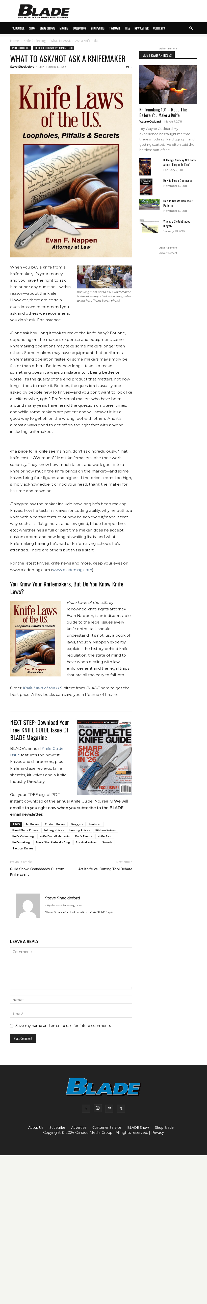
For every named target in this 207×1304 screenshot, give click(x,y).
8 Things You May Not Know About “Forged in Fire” (179, 162)
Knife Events (83, 836)
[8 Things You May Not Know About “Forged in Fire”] (149, 167)
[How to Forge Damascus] (149, 187)
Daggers (77, 824)
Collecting (79, 28)
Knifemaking (21, 842)
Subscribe (57, 1127)
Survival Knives (86, 842)
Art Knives (32, 824)
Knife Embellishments (55, 836)
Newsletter (142, 28)
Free (127, 28)
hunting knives (79, 830)
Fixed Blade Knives (25, 830)
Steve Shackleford (22, 66)
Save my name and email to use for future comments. (63, 1025)
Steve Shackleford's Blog (53, 842)
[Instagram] (98, 1108)
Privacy (157, 1132)
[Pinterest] (109, 1109)
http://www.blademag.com (63, 905)
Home (14, 41)
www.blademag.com (72, 569)
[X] (121, 1109)
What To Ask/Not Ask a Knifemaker (68, 58)
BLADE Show (138, 1127)
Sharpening (98, 28)
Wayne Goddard (150, 121)
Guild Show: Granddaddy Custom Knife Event (37, 872)
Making (64, 28)
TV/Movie (114, 28)
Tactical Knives (22, 848)
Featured (95, 824)
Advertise (78, 1127)
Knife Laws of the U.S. (42, 688)
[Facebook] (86, 1109)
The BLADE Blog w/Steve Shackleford (53, 48)
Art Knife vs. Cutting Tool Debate (105, 869)
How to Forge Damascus (177, 180)
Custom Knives (55, 824)
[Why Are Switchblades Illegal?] (149, 226)
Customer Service (106, 1127)
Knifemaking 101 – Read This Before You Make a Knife (163, 112)
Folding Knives (54, 830)
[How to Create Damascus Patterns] (149, 204)
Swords (107, 842)
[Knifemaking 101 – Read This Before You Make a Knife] (168, 84)
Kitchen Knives (105, 830)
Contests (159, 28)
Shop (32, 28)
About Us (35, 1127)
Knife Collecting (35, 41)
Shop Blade (164, 1127)
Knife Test (105, 836)
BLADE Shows (47, 28)
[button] (191, 28)
